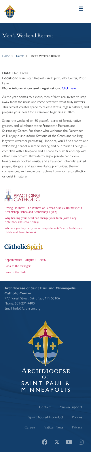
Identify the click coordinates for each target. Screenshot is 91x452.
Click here (69, 87)
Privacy (77, 427)
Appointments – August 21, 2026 (25, 260)
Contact (45, 406)
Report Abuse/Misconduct (45, 416)
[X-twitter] (56, 442)
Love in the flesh (15, 272)
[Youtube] (68, 442)
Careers (30, 427)
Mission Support (70, 406)
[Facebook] (44, 442)
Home (6, 56)
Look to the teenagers (17, 266)
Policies (77, 416)
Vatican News (53, 427)
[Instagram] (81, 442)
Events (20, 56)
